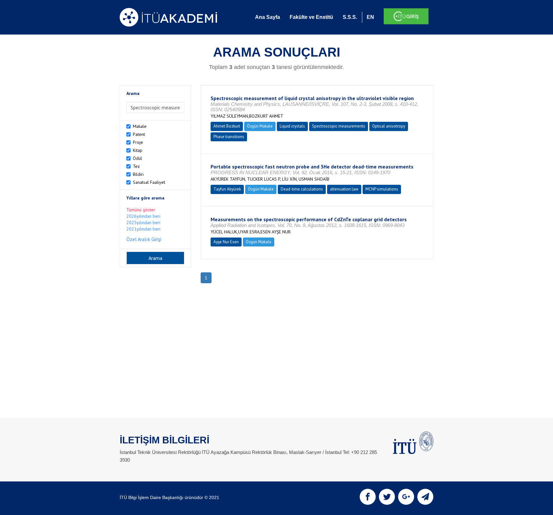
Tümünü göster (140, 210)
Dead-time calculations (302, 189)
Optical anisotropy (388, 126)
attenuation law (344, 189)
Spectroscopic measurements (338, 126)
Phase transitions (228, 136)
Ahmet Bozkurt (226, 126)
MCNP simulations (381, 189)
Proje (138, 142)
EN (370, 17)
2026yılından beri (143, 216)
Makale (140, 126)
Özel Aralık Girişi (143, 239)
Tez (136, 166)
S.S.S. (350, 17)
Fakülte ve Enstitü (311, 17)
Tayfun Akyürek (227, 189)
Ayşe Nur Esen (226, 242)
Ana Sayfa (267, 17)
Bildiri (138, 174)
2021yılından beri (143, 229)
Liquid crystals (292, 126)
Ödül (137, 158)
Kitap (137, 150)
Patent (139, 134)
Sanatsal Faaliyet (149, 182)
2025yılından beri (143, 222)
